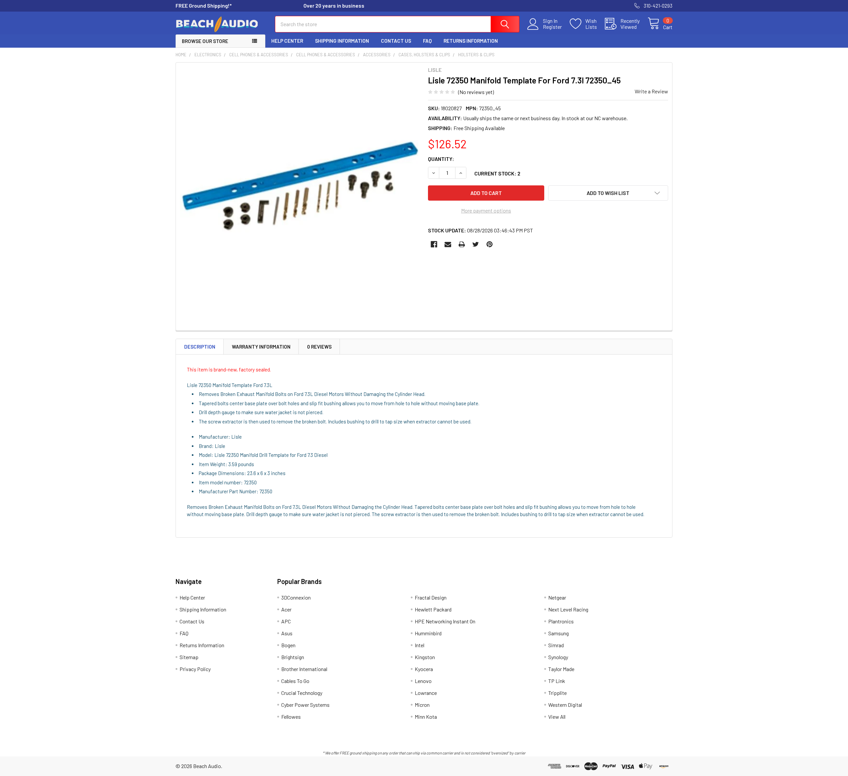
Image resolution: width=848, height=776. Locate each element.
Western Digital (565, 705)
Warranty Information (261, 347)
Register (552, 27)
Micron (422, 705)
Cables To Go (295, 681)
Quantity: (441, 159)
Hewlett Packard (433, 609)
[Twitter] (476, 244)
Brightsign (292, 657)
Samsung (558, 633)
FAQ (427, 41)
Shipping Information (342, 41)
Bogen (288, 645)
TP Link (556, 681)
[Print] (462, 244)
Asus (286, 633)
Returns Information (471, 41)
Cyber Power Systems (305, 705)
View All (556, 716)
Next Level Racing (568, 609)
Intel (419, 645)
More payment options (486, 210)
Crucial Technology (301, 693)
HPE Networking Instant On (445, 621)
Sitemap (189, 657)
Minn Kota (426, 716)
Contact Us (396, 41)
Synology (558, 657)
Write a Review (651, 91)
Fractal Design (431, 597)
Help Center (287, 41)
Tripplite (557, 693)
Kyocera (424, 669)
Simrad (556, 645)
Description (199, 347)
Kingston (425, 657)
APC (286, 621)
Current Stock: (497, 173)
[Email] (448, 244)
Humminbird (428, 633)
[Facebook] (434, 244)
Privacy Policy (195, 669)
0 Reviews (319, 347)
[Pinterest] (490, 244)
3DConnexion (296, 597)
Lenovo (423, 681)
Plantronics (561, 621)
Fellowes (291, 716)
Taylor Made (561, 669)
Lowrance (426, 693)
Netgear (557, 597)
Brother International (304, 669)
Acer (286, 609)
